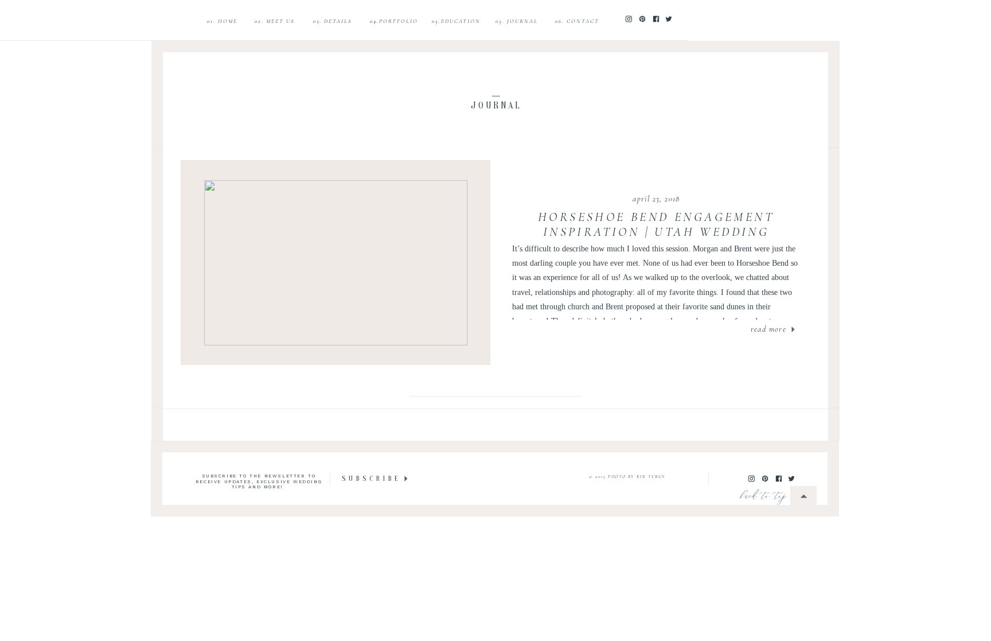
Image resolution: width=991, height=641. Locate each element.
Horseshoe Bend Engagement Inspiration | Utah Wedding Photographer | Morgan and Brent (656, 232)
